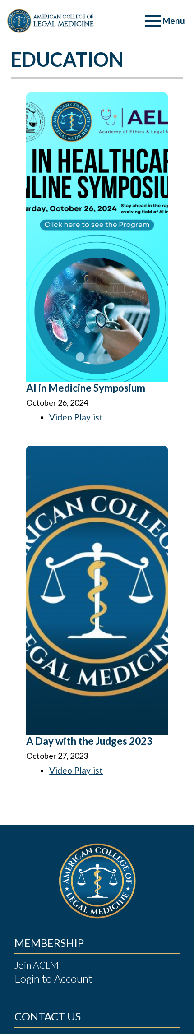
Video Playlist (76, 417)
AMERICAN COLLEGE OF (63, 21)
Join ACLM (36, 964)
